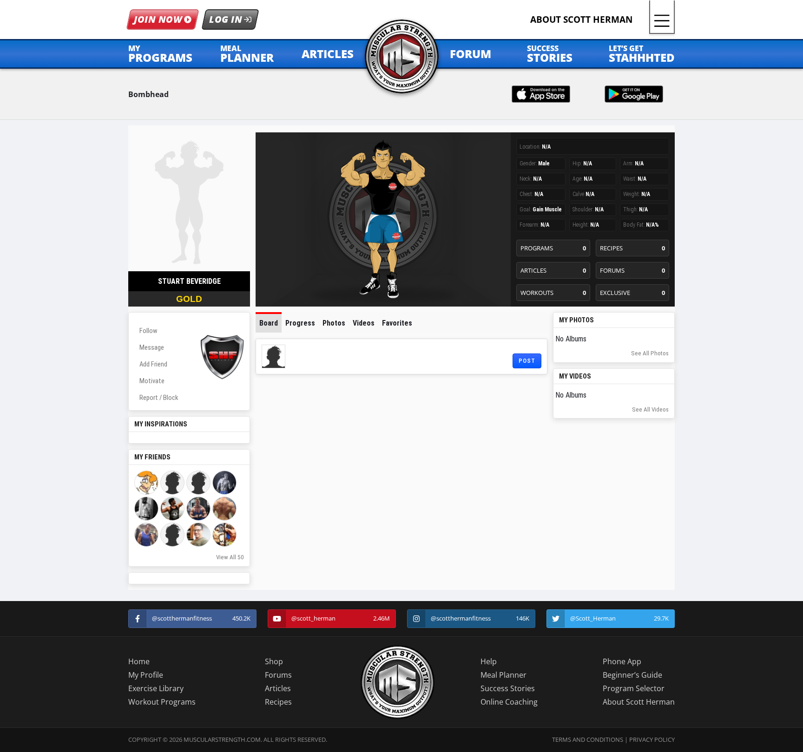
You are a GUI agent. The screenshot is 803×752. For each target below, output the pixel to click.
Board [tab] (268, 323)
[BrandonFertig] (198, 535)
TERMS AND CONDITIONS (587, 739)
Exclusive (632, 292)
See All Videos (650, 409)
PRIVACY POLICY (652, 739)
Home (139, 661)
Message (151, 347)
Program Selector (634, 688)
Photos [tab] (334, 323)
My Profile (145, 675)
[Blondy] (146, 483)
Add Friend (153, 364)
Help (488, 661)
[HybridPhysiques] (224, 535)
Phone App (622, 661)
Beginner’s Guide (632, 675)
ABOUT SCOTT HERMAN (581, 19)
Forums (632, 270)
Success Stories (507, 688)
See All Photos (650, 353)
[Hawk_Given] (146, 535)
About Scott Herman (639, 702)
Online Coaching (509, 702)
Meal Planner (503, 675)
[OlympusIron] (198, 509)
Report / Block (158, 397)
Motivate (152, 381)
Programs (553, 248)
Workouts (553, 292)
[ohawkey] (172, 483)
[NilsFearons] (146, 509)
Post (527, 360)
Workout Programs (162, 702)
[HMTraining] (172, 509)
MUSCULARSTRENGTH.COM (222, 739)
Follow (148, 331)
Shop (274, 661)
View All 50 (230, 557)
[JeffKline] (224, 483)
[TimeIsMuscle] (172, 535)
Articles (553, 270)
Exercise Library (156, 688)
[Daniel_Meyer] (224, 509)
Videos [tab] (364, 323)
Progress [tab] (300, 323)
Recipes (632, 248)
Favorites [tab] (397, 323)
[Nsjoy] (198, 483)
